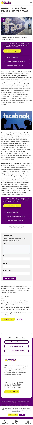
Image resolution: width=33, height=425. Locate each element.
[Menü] (31, 2)
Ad (4, 256)
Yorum (5, 243)
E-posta (5, 263)
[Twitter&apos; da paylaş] (13, 226)
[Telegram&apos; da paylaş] (22, 226)
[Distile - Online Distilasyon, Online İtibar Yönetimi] (8, 2)
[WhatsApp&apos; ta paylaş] (10, 226)
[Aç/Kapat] (5, 57)
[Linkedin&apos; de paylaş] (19, 226)
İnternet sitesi (7, 270)
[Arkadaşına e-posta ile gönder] (16, 226)
